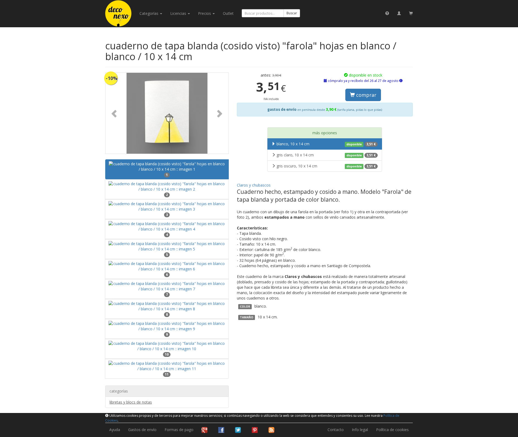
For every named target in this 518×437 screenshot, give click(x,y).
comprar (365, 95)
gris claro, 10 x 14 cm (326, 154)
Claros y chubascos (254, 185)
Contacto (336, 429)
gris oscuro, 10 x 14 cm (326, 165)
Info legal (360, 429)
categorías (149, 13)
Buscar (292, 13)
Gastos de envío (142, 429)
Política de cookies (392, 429)
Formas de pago (179, 429)
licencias (178, 13)
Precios (205, 13)
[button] (114, 113)
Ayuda (114, 429)
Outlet (228, 13)
